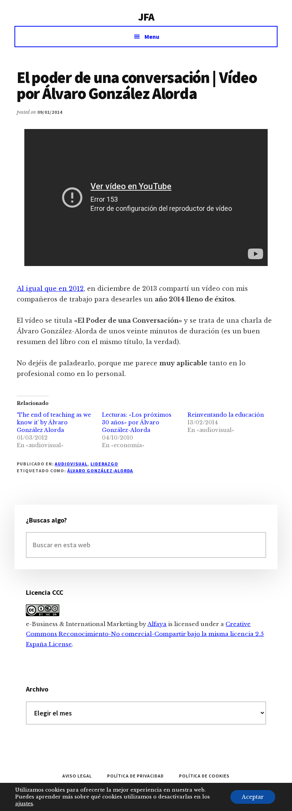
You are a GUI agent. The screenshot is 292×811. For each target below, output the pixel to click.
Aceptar (253, 796)
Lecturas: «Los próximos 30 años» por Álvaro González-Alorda (136, 422)
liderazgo (104, 464)
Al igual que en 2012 (50, 288)
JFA (146, 17)
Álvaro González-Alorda (100, 470)
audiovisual (71, 464)
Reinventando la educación (225, 414)
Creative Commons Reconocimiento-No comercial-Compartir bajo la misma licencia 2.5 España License (145, 634)
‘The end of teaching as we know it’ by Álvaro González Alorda (54, 422)
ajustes (24, 803)
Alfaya (157, 624)
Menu (151, 36)
